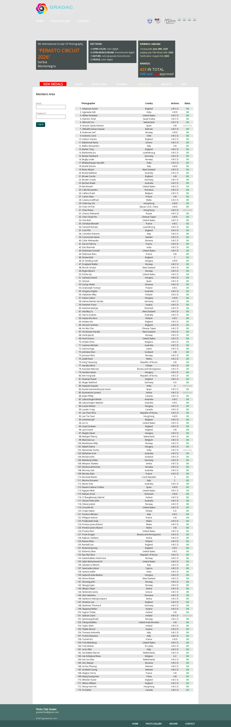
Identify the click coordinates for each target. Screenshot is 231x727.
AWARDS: (145, 63)
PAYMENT (122, 84)
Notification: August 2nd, (154, 56)
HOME (39, 21)
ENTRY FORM (99, 84)
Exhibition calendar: (150, 43)
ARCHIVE (173, 723)
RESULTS (166, 84)
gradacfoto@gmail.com (47, 712)
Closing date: (154, 48)
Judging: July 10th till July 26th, (156, 52)
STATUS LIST (144, 84)
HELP (184, 84)
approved (157, 74)
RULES (78, 84)
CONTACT (83, 21)
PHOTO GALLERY (60, 21)
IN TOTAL (152, 69)
